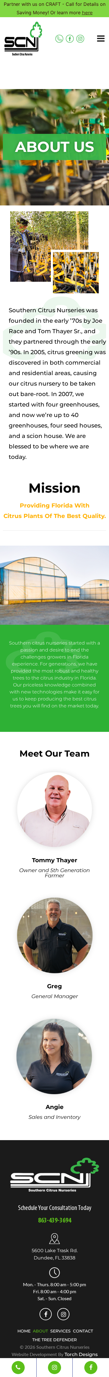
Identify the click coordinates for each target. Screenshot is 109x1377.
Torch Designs (81, 1354)
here (87, 12)
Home (24, 1331)
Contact (83, 1331)
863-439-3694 (54, 1220)
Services (60, 1331)
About (40, 1331)
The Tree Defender (54, 1339)
